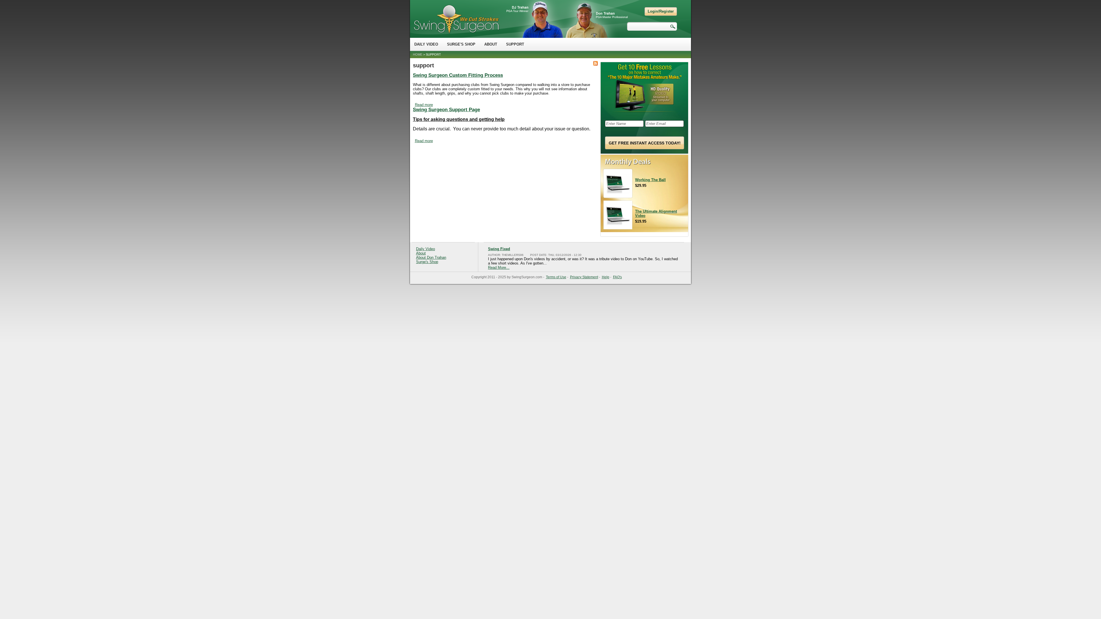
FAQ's (617, 277)
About (490, 44)
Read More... (498, 267)
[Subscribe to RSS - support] (595, 63)
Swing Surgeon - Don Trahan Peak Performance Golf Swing (456, 19)
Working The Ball (650, 180)
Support (515, 44)
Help (605, 277)
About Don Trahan (431, 257)
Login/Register (661, 11)
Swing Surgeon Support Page (446, 109)
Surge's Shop (461, 44)
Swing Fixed (499, 249)
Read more (424, 105)
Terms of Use (556, 277)
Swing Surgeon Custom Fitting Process (458, 75)
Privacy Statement (584, 277)
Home (417, 54)
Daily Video (426, 44)
